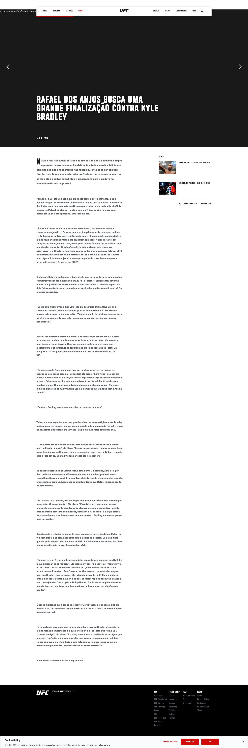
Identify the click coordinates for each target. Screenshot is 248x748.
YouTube (171, 710)
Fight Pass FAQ (189, 695)
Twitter (171, 718)
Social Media (174, 692)
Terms (199, 695)
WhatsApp (172, 707)
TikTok (171, 714)
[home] (124, 11)
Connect (156, 11)
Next (239, 66)
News (80, 11)
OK (210, 741)
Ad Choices (201, 703)
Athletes (69, 11)
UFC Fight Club (160, 718)
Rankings (56, 11)
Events (44, 11)
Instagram (172, 699)
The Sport (158, 695)
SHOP (194, 11)
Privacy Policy (203, 699)
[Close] (243, 741)
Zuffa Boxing (181, 11)
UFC (155, 692)
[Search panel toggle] (202, 10)
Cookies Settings (170, 741)
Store (156, 714)
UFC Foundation (160, 699)
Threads (171, 703)
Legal (199, 692)
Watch (167, 11)
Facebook (172, 695)
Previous (8, 66)
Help (185, 692)
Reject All (190, 741)
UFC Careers (159, 703)
